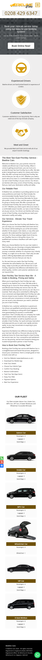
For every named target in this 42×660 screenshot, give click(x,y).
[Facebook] (2, 466)
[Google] (2, 462)
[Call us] (2, 458)
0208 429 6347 (21, 13)
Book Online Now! (21, 45)
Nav (37, 5)
